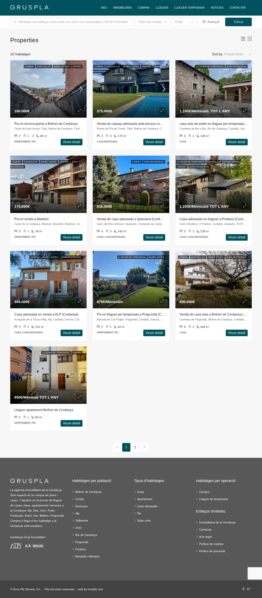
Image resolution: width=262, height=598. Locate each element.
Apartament (144, 499)
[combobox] (152, 22)
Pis (139, 513)
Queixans (81, 506)
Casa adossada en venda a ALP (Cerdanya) (46, 314)
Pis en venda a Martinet (31, 219)
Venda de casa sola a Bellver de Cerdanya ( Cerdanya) (220, 314)
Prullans (80, 549)
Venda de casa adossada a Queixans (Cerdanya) (132, 219)
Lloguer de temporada (213, 499)
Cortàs (79, 499)
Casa (140, 491)
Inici (104, 7)
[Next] (144, 447)
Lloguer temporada (189, 7)
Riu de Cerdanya (86, 534)
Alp (77, 513)
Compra (144, 7)
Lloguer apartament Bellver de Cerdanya (43, 410)
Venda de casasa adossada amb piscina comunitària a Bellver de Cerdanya (152, 123)
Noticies (217, 7)
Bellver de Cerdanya (88, 491)
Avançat (213, 22)
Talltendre (81, 520)
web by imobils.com (90, 589)
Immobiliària (122, 7)
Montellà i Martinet (87, 556)
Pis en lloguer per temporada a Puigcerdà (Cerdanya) (135, 314)
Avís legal (205, 536)
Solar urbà (144, 520)
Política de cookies (211, 544)
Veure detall (71, 142)
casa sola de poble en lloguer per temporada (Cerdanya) (220, 123)
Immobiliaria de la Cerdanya (217, 522)
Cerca (238, 22)
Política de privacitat (212, 551)
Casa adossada (147, 506)
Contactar (238, 7)
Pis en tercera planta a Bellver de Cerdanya (46, 123)
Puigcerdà (81, 542)
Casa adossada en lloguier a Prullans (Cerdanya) (215, 219)
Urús (78, 527)
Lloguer (162, 7)
